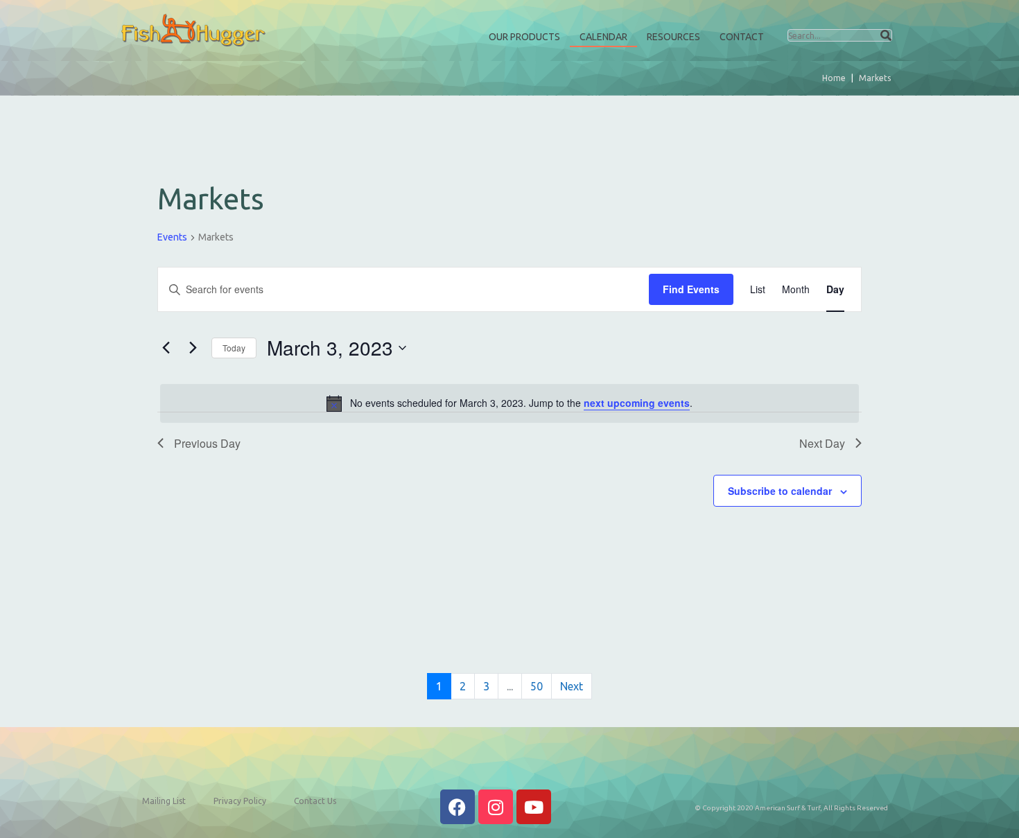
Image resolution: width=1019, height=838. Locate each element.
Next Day (822, 443)
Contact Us (315, 800)
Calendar (603, 36)
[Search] (885, 35)
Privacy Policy (240, 800)
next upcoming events (637, 403)
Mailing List (164, 800)
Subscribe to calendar (780, 491)
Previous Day (207, 443)
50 (536, 686)
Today (234, 347)
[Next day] (192, 348)
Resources (673, 36)
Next (571, 686)
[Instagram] (495, 806)
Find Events (691, 289)
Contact (742, 36)
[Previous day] (165, 348)
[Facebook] (457, 806)
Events (172, 237)
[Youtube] (533, 806)
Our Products (524, 36)
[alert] (509, 403)
